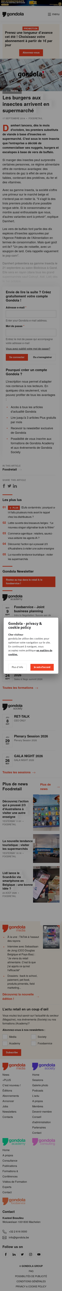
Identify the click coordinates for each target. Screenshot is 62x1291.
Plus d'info (17, 667)
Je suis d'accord (42, 667)
